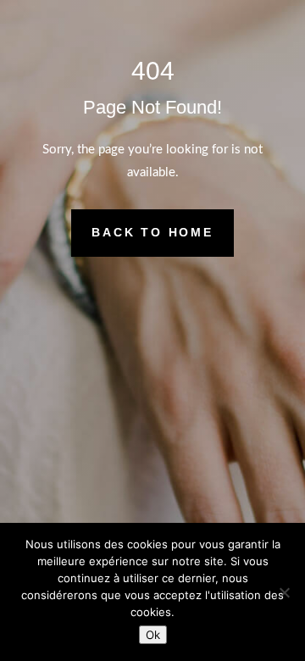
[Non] (283, 592)
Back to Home (153, 232)
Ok (153, 635)
